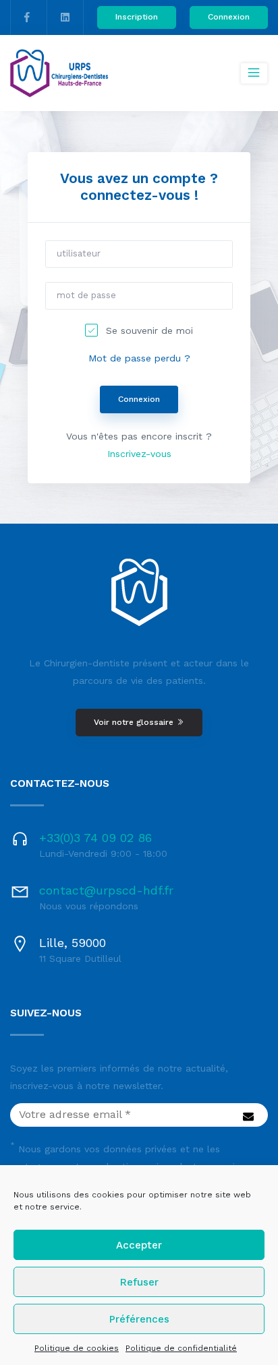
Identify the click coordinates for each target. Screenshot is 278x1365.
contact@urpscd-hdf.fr (106, 890)
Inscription (136, 17)
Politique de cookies (76, 1348)
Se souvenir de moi (149, 330)
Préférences (139, 1319)
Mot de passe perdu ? (139, 358)
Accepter (139, 1245)
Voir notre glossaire (135, 722)
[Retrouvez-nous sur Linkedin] (65, 17)
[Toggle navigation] (254, 73)
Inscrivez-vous (139, 453)
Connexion (229, 17)
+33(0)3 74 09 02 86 (95, 838)
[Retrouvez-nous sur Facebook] (27, 17)
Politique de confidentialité (181, 1348)
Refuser (139, 1282)
